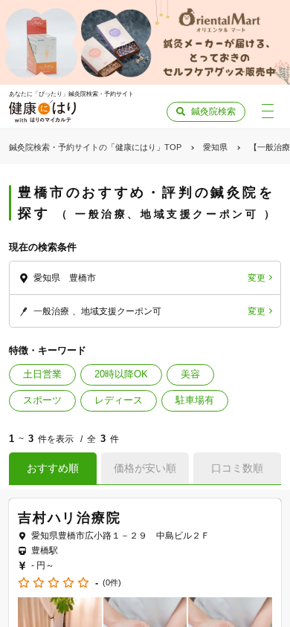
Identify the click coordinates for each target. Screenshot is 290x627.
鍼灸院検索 (213, 111)
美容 (190, 374)
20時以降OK (121, 374)
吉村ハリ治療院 (69, 517)
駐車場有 (194, 400)
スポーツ (42, 400)
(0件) (112, 583)
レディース (118, 400)
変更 (256, 277)
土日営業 (42, 374)
